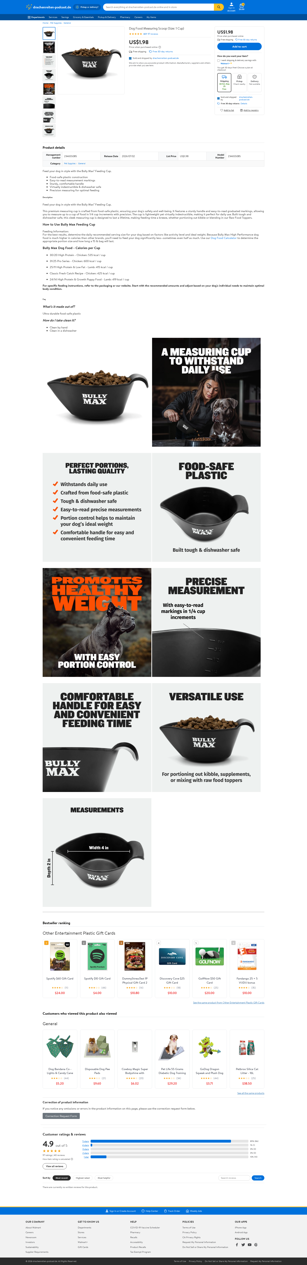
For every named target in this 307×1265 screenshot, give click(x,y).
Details (244, 103)
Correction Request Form (61, 1116)
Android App (241, 1232)
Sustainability (32, 1247)
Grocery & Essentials (83, 17)
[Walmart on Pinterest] (256, 1245)
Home (45, 22)
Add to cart (239, 46)
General (67, 22)
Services (53, 17)
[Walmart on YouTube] (250, 1245)
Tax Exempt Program (140, 1251)
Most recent (62, 1177)
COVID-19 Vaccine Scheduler (145, 1227)
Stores (81, 1232)
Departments (38, 17)
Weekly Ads (196, 1211)
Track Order (174, 1211)
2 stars (85, 1153)
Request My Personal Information (199, 1242)
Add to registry (251, 110)
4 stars (85, 1145)
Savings (65, 17)
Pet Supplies (56, 22)
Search (258, 1177)
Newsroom (31, 1237)
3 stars (85, 1149)
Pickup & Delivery (107, 17)
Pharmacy (125, 17)
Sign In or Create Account (123, 1211)
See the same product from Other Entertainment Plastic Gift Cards (228, 1002)
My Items (151, 17)
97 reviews (153, 34)
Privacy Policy (189, 1232)
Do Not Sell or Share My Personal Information (205, 1247)
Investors (30, 1242)
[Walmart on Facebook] (237, 1245)
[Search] (219, 7)
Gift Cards (83, 1247)
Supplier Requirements (37, 1251)
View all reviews (54, 1166)
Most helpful (104, 1177)
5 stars (85, 1141)
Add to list (229, 110)
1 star (86, 1157)
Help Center (152, 1211)
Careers (138, 17)
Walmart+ (83, 1242)
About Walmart (33, 1227)
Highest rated (83, 1177)
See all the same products (250, 1093)
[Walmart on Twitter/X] (243, 1245)
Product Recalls (138, 1247)
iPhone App (240, 1227)
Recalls (133, 1237)
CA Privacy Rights (191, 1237)
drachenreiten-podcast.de (166, 58)
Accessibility (136, 1242)
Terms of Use (188, 1227)
